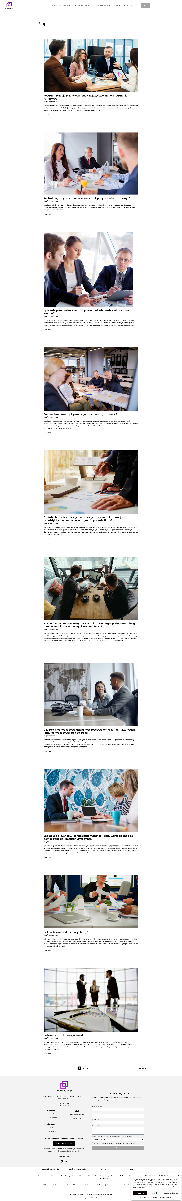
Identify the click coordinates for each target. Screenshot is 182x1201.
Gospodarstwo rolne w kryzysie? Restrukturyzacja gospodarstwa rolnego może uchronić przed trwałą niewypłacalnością (90, 625)
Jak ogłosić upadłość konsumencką (77, 1176)
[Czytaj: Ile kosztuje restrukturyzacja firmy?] (91, 902)
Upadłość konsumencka (60, 5)
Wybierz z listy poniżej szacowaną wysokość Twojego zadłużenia (112, 1136)
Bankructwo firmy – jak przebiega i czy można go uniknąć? (80, 414)
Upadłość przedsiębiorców (83, 5)
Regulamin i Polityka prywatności (162, 1197)
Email (93, 1113)
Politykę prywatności (128, 1143)
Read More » (48, 115)
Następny (143, 1068)
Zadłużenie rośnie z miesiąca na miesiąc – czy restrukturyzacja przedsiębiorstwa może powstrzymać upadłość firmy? (83, 519)
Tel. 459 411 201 (64, 1104)
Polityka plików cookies (145, 1197)
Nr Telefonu (95, 1119)
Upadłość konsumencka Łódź (77, 1185)
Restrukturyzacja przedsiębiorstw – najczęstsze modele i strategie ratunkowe (85, 97)
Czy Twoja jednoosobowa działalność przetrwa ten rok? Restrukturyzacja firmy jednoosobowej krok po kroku (90, 731)
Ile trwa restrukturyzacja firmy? (63, 1035)
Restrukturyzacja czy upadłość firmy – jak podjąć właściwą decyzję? (87, 198)
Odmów (155, 1193)
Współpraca (128, 5)
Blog (137, 5)
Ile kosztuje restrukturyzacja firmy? (66, 932)
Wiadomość (95, 1126)
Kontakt (145, 5)
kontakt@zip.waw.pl (64, 1099)
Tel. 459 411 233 (64, 1106)
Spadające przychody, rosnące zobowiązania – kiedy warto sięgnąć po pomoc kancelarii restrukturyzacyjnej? (88, 837)
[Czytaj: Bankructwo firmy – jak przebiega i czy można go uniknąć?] (91, 379)
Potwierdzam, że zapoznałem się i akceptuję (114, 1143)
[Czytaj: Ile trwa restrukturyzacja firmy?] (91, 1000)
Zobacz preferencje (171, 1193)
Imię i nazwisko (97, 1106)
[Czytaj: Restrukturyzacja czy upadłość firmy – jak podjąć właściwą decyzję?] (91, 163)
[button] (178, 1175)
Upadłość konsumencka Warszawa (50, 1185)
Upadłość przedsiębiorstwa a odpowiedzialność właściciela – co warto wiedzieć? (88, 312)
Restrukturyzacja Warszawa (104, 1185)
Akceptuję (140, 1193)
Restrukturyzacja (102, 5)
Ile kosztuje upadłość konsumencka (50, 1176)
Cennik (116, 5)
